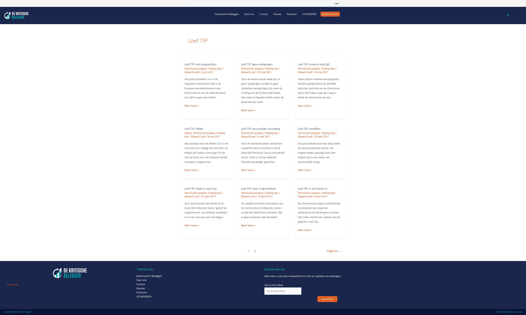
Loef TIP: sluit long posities (201, 64)
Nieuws (277, 14)
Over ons (249, 14)
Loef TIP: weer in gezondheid (258, 188)
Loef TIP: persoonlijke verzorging (260, 128)
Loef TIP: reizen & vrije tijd (313, 64)
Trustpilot (12, 284)
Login (336, 3)
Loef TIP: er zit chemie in (312, 188)
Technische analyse (196, 68)
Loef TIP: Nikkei (194, 128)
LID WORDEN (309, 14)
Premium (292, 14)
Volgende (334, 251)
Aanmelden (327, 299)
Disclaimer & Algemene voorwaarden (509, 312)
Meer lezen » (192, 105)
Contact (264, 14)
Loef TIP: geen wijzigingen (256, 64)
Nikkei (188, 133)
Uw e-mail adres (273, 285)
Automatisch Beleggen (227, 14)
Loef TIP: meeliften (309, 128)
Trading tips (214, 68)
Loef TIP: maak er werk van (201, 188)
